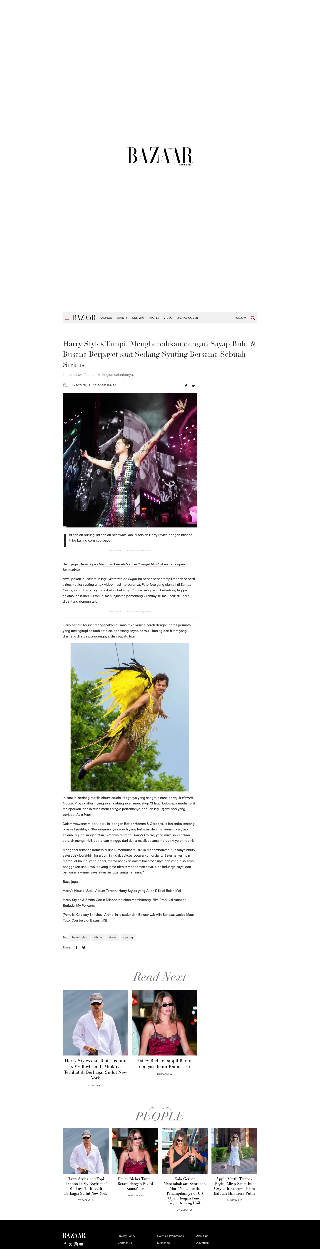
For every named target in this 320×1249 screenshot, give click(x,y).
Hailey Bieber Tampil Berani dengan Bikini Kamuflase (164, 1064)
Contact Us (125, 1243)
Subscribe (163, 1243)
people (154, 318)
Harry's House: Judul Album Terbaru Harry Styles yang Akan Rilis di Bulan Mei (122, 891)
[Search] (253, 318)
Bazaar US (83, 385)
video (168, 318)
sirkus (112, 937)
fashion (106, 318)
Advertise (202, 1243)
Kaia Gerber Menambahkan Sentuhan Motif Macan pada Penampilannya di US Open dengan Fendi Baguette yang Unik (185, 1191)
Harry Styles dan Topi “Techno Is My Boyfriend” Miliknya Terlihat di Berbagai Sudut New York (95, 1070)
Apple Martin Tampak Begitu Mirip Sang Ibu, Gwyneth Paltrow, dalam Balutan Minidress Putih (234, 1186)
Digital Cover (187, 318)
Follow (240, 318)
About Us (202, 1236)
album (98, 937)
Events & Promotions (170, 1236)
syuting (128, 937)
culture (138, 318)
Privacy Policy (126, 1236)
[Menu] (67, 318)
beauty (122, 318)
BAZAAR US (97, 1085)
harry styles (79, 937)
